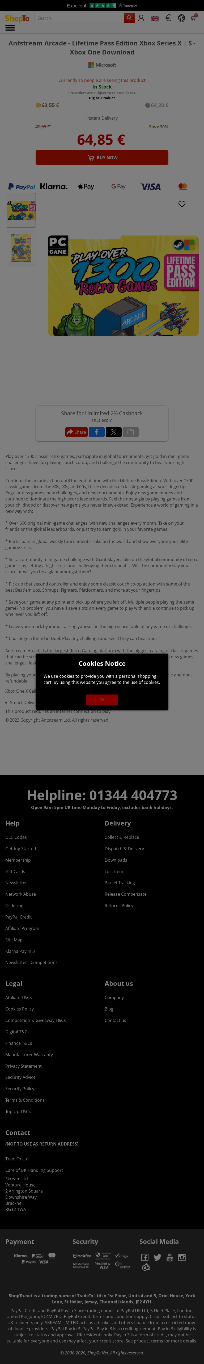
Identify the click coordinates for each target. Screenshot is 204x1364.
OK (102, 699)
